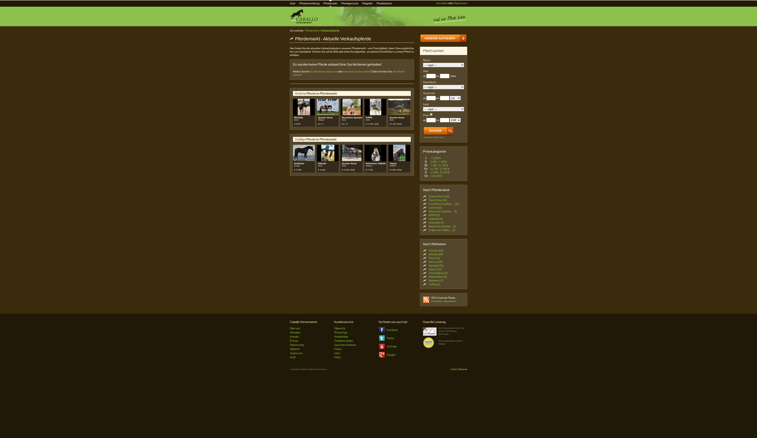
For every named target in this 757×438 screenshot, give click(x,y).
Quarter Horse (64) (439, 196)
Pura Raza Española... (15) (444, 203)
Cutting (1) (434, 284)
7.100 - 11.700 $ (439, 165)
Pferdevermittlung (309, 3)
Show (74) (434, 258)
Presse (294, 340)
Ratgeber (367, 3)
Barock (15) (435, 269)
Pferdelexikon (384, 3)
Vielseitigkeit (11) (438, 273)
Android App (341, 336)
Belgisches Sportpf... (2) (442, 226)
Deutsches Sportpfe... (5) (443, 211)
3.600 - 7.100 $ (438, 161)
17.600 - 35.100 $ (439, 172)
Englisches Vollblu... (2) (442, 230)
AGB (293, 357)
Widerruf (294, 349)
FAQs (337, 357)
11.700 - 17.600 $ (439, 168)
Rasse (426, 60)
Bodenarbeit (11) (438, 276)
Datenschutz (297, 344)
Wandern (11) (436, 280)
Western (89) (436, 254)
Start (292, 3)
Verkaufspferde (330, 30)
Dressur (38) (436, 261)
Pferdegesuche (349, 3)
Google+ (391, 354)
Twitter (390, 338)
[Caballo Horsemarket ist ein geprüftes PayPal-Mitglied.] (428, 347)
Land (426, 104)
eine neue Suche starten (356, 71)
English (453, 369)
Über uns (295, 328)
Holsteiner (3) (436, 222)
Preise (338, 349)
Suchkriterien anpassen (323, 71)
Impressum (296, 353)
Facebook (392, 329)
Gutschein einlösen (345, 344)
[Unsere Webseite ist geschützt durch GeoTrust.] (429, 334)
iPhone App (340, 332)
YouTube (392, 346)
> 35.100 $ (436, 175)
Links (337, 353)
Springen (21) (436, 265)
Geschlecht (429, 82)
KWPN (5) (434, 215)
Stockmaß (429, 93)
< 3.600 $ (435, 158)
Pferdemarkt (330, 3)
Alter (425, 71)
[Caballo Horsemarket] (304, 22)
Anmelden (442, 3)
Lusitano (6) (435, 207)
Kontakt (294, 336)
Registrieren (460, 3)
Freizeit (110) (436, 250)
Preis (426, 115)
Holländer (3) (436, 218)
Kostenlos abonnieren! (444, 301)
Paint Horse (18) (438, 200)
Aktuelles (295, 332)
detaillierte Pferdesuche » (434, 137)
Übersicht (339, 328)
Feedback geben (343, 340)
